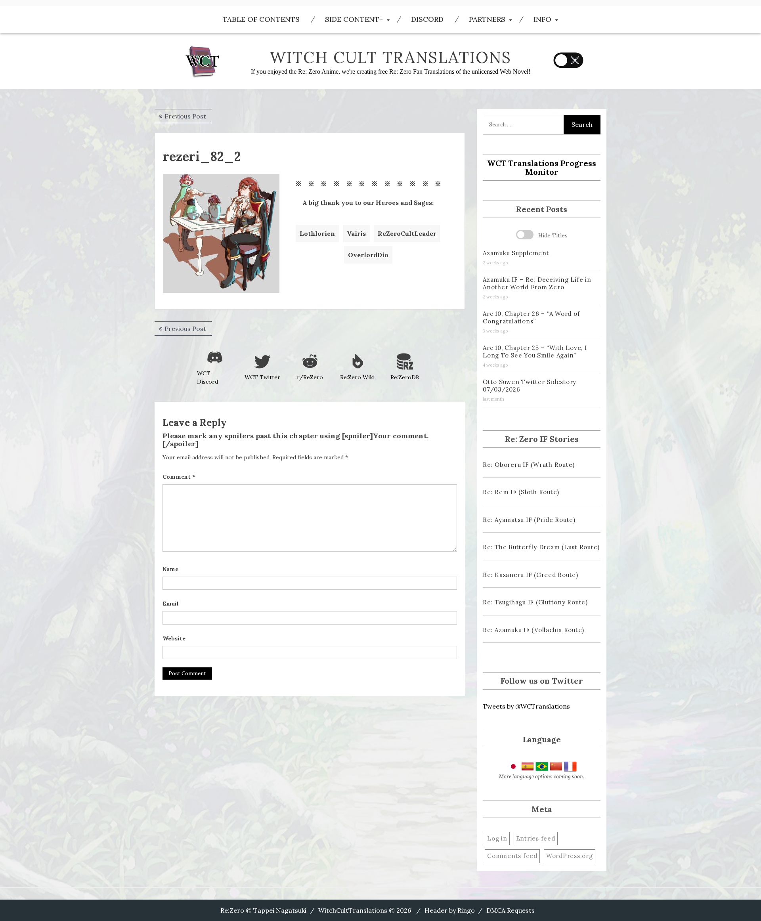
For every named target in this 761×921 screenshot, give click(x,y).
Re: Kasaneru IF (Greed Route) (530, 575)
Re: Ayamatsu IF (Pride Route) (529, 520)
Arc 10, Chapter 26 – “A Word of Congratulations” (531, 317)
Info (542, 19)
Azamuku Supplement (516, 253)
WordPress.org (569, 856)
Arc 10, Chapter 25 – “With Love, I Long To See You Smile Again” (535, 351)
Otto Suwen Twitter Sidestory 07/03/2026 (529, 385)
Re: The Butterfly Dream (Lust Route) (541, 547)
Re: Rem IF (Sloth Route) (521, 492)
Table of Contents (261, 19)
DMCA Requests (510, 910)
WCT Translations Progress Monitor (541, 167)
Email (171, 603)
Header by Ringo (449, 910)
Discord (427, 19)
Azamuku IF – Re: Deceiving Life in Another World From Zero (537, 283)
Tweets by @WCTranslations (526, 706)
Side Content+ (354, 19)
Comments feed (512, 856)
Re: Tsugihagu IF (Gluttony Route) (535, 602)
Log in (497, 838)
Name (170, 569)
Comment (179, 476)
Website (174, 638)
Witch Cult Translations (390, 57)
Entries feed (535, 838)
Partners (487, 19)
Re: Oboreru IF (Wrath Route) (529, 464)
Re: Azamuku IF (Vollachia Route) (533, 630)
